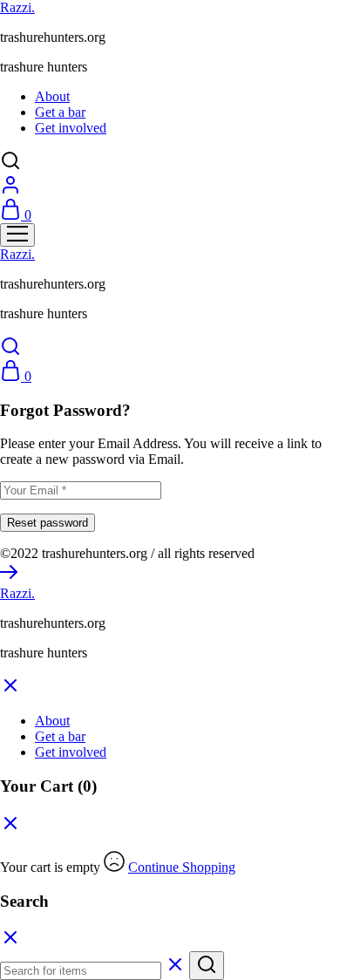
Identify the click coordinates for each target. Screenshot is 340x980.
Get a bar (60, 112)
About (52, 96)
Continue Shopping (181, 867)
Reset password (47, 522)
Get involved (70, 127)
